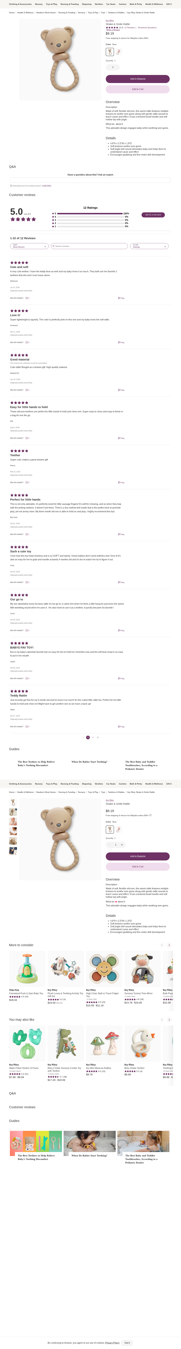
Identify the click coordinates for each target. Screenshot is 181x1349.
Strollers (99, 4)
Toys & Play (51, 4)
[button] (90, 213)
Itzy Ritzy (110, 20)
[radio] (13, 23)
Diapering (86, 4)
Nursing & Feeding (70, 4)
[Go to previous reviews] (83, 737)
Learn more (46, 186)
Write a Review (113, 30)
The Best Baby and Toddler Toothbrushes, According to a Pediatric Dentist (141, 765)
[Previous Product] (162, 945)
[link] (110, 52)
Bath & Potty (136, 4)
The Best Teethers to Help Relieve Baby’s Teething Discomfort (36, 763)
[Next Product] (169, 945)
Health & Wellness (154, 4)
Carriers (122, 4)
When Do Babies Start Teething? (89, 761)
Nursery (39, 4)
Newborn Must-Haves (46, 12)
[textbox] (90, 180)
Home (11, 12)
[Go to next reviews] (98, 737)
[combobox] (29, 246)
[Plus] (121, 844)
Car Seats (111, 4)
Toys (103, 12)
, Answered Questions (146, 27)
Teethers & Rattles (116, 12)
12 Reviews (129, 27)
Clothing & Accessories (20, 4)
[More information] (150, 815)
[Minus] (109, 844)
